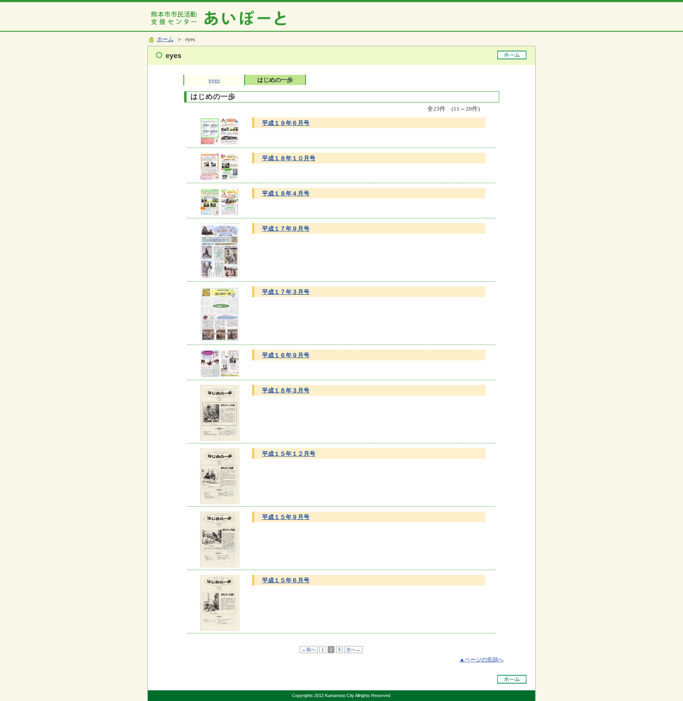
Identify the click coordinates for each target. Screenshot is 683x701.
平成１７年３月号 (285, 291)
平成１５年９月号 (285, 516)
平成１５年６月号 (285, 580)
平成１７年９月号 (285, 228)
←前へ (308, 649)
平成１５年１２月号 (288, 453)
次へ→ (353, 649)
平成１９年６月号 (285, 122)
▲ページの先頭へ (481, 660)
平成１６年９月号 (285, 355)
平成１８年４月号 (285, 193)
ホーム (165, 39)
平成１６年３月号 (285, 390)
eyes (214, 80)
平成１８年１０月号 (288, 158)
